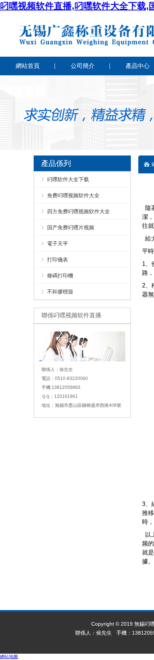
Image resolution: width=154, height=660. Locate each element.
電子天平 (57, 243)
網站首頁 (28, 66)
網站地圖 (9, 656)
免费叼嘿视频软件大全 (73, 195)
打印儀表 (57, 260)
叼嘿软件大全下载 (68, 179)
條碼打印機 (60, 276)
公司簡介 (83, 66)
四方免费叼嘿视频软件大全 (78, 211)
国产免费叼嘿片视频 (70, 227)
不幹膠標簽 (60, 292)
